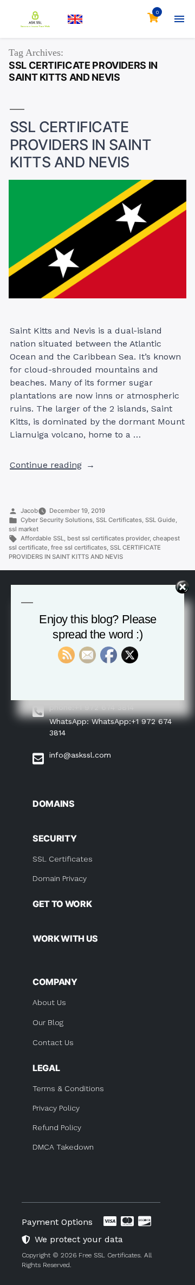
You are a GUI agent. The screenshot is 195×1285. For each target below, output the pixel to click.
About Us (49, 1002)
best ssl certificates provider (108, 538)
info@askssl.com (80, 755)
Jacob (29, 510)
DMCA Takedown (63, 1147)
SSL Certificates (119, 520)
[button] (75, 19)
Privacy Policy (56, 1108)
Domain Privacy (59, 878)
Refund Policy (56, 1127)
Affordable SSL (42, 538)
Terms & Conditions (68, 1088)
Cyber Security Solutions (57, 520)
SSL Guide (160, 520)
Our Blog (47, 1022)
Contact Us (53, 1042)
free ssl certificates (79, 547)
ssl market (23, 529)
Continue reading (52, 465)
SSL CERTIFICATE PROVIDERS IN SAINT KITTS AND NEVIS (80, 144)
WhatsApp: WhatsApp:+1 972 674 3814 (110, 727)
